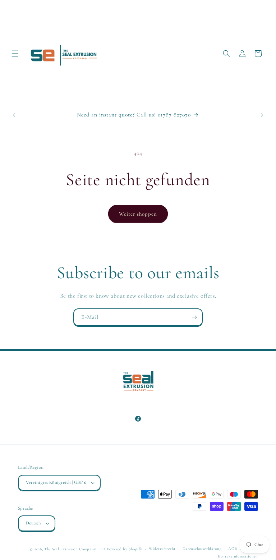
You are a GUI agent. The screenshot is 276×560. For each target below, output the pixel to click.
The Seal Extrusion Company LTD (75, 549)
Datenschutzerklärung (202, 548)
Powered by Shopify (124, 549)
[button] (15, 53)
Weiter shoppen (138, 214)
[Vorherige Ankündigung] (14, 115)
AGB (232, 548)
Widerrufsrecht (162, 548)
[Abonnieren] (194, 317)
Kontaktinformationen (238, 556)
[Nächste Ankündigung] (262, 115)
